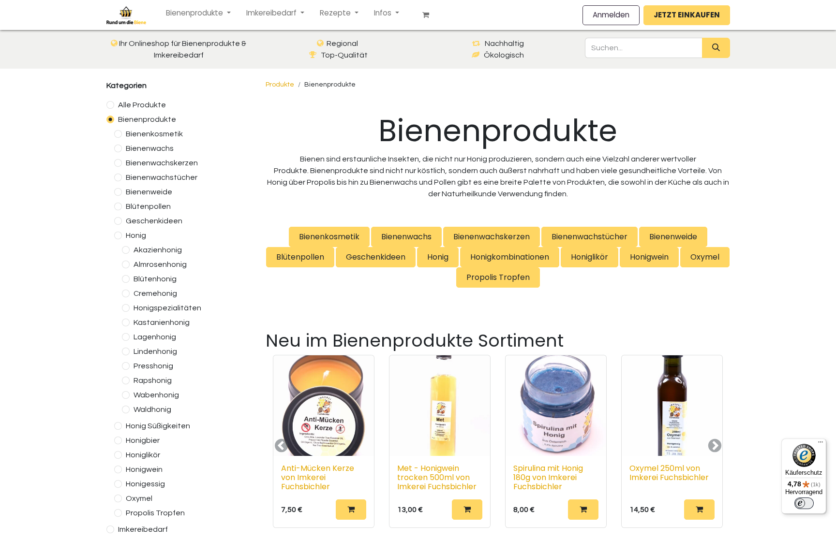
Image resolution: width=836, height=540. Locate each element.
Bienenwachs (150, 148)
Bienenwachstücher (161, 177)
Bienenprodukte (147, 119)
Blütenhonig (155, 279)
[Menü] (820, 444)
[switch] (804, 503)
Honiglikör (143, 455)
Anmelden (611, 15)
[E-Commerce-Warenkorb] (430, 15)
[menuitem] (198, 13)
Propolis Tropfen (155, 513)
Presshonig (153, 366)
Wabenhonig (156, 395)
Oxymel (139, 498)
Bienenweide (149, 192)
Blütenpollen (148, 206)
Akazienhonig (158, 250)
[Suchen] (716, 48)
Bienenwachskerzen (162, 163)
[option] (498, 446)
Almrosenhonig (160, 264)
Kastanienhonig (162, 322)
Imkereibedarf (143, 529)
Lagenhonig (155, 337)
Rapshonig (153, 380)
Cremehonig (155, 293)
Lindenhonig (155, 351)
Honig (136, 235)
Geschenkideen (154, 221)
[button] (351, 509)
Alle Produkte (142, 105)
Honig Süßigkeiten (158, 426)
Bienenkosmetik (154, 134)
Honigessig (145, 484)
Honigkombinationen (509, 257)
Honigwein (144, 469)
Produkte (280, 84)
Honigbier (143, 440)
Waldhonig (152, 409)
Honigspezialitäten (167, 308)
